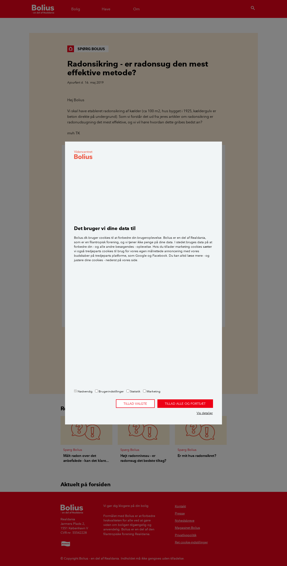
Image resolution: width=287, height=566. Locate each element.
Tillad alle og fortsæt (185, 404)
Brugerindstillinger (111, 391)
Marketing (153, 391)
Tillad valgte (135, 404)
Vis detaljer (205, 413)
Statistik (134, 391)
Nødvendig (84, 391)
